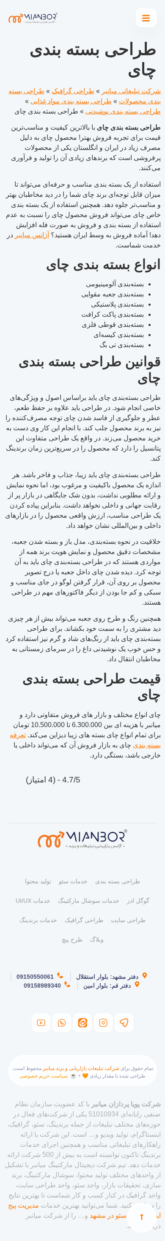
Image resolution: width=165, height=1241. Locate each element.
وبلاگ (97, 939)
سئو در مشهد (108, 1215)
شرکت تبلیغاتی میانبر (131, 91)
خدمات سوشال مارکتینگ (88, 900)
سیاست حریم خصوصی (43, 1076)
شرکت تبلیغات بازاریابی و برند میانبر (81, 1068)
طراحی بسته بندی (117, 881)
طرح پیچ (72, 939)
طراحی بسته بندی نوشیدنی (123, 111)
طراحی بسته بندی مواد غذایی (71, 101)
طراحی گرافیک (73, 91)
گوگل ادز (138, 900)
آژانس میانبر (32, 235)
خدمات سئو (73, 881)
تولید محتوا (38, 881)
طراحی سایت (128, 920)
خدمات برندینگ (38, 920)
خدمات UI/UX (33, 900)
